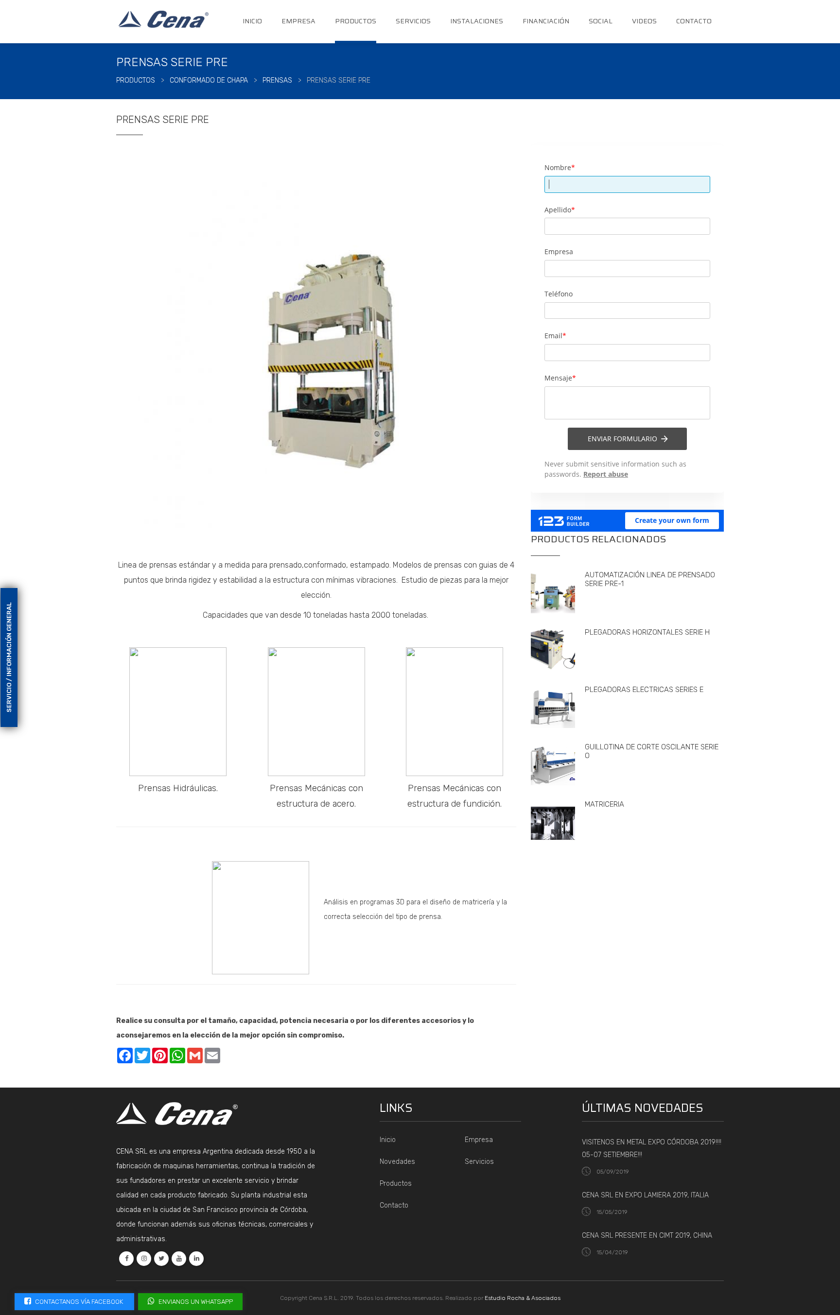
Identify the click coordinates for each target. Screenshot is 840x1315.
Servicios (479, 1161)
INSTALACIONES (476, 21)
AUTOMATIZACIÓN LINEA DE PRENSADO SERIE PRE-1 (650, 579)
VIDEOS (644, 21)
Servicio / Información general (9, 657)
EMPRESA (298, 21)
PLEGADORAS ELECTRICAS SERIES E (644, 689)
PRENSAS (277, 80)
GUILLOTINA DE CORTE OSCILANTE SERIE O (651, 751)
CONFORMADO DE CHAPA (209, 80)
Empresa (479, 1139)
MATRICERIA (604, 804)
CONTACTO (694, 21)
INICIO (252, 21)
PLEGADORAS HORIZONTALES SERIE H (647, 632)
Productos (396, 1183)
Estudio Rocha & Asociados (522, 1298)
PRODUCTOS (355, 21)
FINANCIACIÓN (546, 21)
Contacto (394, 1205)
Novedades (397, 1161)
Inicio (388, 1139)
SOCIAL (600, 21)
